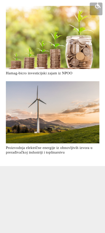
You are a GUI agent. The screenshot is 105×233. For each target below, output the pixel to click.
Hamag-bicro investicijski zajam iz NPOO (39, 73)
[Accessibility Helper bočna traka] (98, 5)
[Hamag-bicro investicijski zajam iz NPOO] (52, 37)
